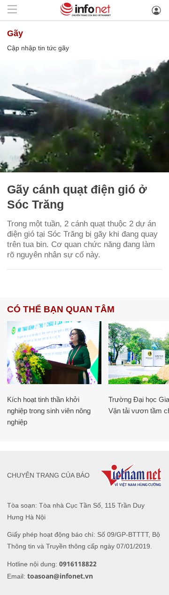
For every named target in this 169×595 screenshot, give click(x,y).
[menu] (12, 10)
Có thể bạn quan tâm (61, 309)
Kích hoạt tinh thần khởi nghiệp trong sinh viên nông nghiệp (49, 410)
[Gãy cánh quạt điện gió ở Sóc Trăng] (84, 116)
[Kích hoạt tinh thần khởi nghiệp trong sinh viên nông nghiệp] (54, 352)
